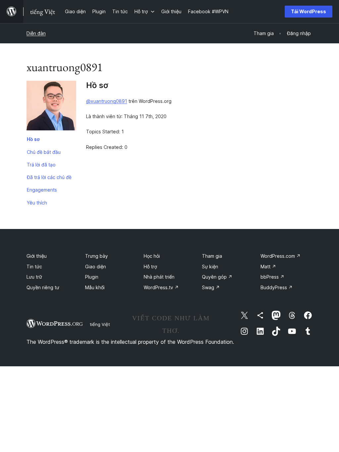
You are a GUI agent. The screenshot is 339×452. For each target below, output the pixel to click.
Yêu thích (37, 202)
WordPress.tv (161, 287)
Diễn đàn (36, 33)
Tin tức (34, 266)
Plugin (91, 277)
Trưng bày (96, 256)
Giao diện (95, 266)
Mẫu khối (95, 287)
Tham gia (212, 256)
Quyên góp (217, 277)
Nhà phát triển (159, 277)
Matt (268, 266)
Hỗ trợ (150, 266)
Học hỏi (152, 256)
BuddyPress (277, 287)
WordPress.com (281, 256)
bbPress (272, 277)
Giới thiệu (36, 256)
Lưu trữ (34, 277)
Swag (211, 287)
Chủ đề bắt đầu (44, 152)
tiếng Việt (100, 324)
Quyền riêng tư (42, 287)
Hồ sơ (33, 139)
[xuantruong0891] (51, 107)
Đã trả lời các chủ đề (49, 177)
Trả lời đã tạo (41, 164)
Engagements (42, 190)
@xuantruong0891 (106, 101)
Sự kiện (210, 266)
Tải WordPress (308, 11)
